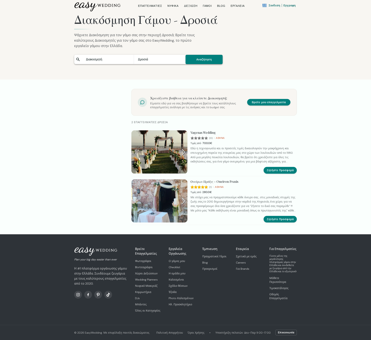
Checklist (174, 267)
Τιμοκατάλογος (278, 288)
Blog (205, 262)
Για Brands (242, 268)
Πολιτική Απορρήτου (169, 332)
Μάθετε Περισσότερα (277, 280)
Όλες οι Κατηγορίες (147, 310)
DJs (137, 298)
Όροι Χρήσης (196, 332)
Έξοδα (173, 292)
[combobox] (108, 59)
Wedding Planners (146, 279)
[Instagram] (78, 295)
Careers (241, 262)
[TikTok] (108, 295)
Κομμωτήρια (143, 292)
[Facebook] (88, 295)
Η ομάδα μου (177, 273)
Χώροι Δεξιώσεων (146, 273)
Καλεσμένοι (176, 279)
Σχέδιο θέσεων (178, 286)
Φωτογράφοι (143, 261)
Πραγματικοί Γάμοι (214, 256)
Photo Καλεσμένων (181, 298)
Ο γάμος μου (177, 261)
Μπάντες (141, 304)
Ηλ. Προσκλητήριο (180, 304)
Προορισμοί (209, 268)
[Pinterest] (98, 295)
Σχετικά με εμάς (246, 256)
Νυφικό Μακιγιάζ (146, 286)
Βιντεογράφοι (144, 267)
